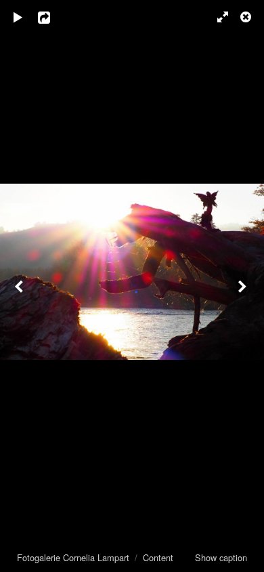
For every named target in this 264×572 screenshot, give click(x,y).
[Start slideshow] (18, 17)
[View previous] (20, 286)
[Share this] (53, 17)
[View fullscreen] (216, 17)
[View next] (243, 286)
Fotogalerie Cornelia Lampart (73, 557)
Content (158, 557)
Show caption (221, 557)
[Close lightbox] (247, 17)
